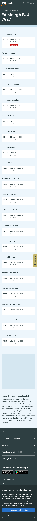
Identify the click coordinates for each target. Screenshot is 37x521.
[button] (35, 260)
